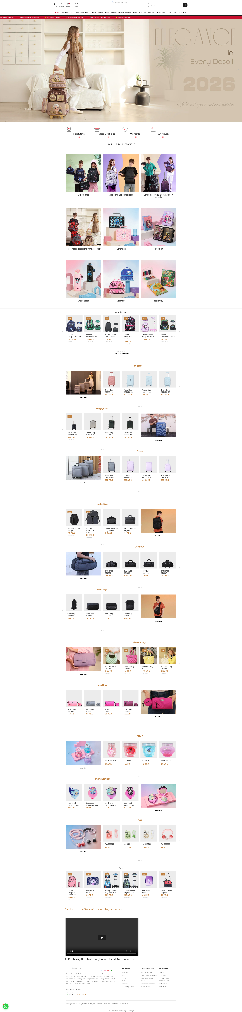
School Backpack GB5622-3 (128, 337)
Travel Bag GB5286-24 (147, 476)
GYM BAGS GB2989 (146, 572)
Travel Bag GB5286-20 (165, 476)
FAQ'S (124, 978)
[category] (74, 324)
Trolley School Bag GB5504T (129, 891)
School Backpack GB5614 (71, 337)
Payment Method (146, 972)
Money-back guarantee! (149, 975)
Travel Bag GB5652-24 (146, 391)
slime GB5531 (166, 760)
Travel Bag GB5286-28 (128, 476)
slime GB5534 (110, 760)
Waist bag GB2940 (72, 710)
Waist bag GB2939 (128, 710)
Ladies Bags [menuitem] (172, 13)
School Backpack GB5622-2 (146, 337)
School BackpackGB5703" (112, 336)
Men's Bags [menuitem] (161, 13)
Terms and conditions (148, 984)
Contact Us (126, 984)
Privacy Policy (145, 987)
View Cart (162, 975)
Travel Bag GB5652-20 (165, 391)
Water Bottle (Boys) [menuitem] (139, 13)
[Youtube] (108, 970)
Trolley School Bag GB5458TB (167, 336)
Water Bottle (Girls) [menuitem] (124, 13)
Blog (123, 975)
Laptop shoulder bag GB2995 (74, 529)
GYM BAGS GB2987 (109, 572)
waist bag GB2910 (90, 615)
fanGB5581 (146, 844)
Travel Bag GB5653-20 (109, 391)
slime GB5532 (147, 760)
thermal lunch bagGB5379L (110, 891)
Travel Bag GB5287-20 (109, 476)
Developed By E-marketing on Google (121, 1011)
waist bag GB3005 (128, 615)
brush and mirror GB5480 (92, 804)
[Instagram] (104, 970)
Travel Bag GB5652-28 (128, 391)
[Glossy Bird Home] (121, 5)
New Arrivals (121, 353)
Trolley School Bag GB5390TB (73, 891)
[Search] (185, 5)
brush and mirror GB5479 (110, 804)
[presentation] (4, 70)
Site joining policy (128, 987)
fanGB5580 (128, 844)
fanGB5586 (165, 844)
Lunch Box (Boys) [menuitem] (111, 13)
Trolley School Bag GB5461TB (91, 336)
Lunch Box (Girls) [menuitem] (97, 13)
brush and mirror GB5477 (73, 804)
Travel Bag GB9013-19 (72, 434)
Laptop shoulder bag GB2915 (92, 529)
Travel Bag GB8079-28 (128, 434)
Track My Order (164, 978)
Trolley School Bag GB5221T (147, 891)
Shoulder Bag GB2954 (129, 667)
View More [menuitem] (182, 13)
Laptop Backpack (127, 529)
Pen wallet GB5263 (90, 891)
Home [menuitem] (57, 13)
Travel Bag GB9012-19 (109, 434)
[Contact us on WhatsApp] (6, 1006)
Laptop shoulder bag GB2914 (111, 529)
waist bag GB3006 (109, 615)
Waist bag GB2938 (109, 710)
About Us (125, 972)
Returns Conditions (147, 978)
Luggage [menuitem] (151, 13)
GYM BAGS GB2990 (165, 572)
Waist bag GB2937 (90, 710)
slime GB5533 (129, 760)
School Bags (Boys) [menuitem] (82, 13)
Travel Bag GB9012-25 (90, 434)
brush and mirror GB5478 (129, 804)
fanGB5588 (109, 844)
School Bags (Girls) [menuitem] (67, 13)
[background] (83, 173)
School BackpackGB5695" (168, 891)
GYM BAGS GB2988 (128, 572)
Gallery (124, 981)
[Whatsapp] (111, 970)
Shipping (144, 981)
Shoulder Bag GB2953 (147, 667)
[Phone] (72, 994)
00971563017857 (82, 994)
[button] (76, 5)
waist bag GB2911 (72, 615)
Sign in (161, 972)
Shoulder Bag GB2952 (166, 667)
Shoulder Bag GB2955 (110, 667)
